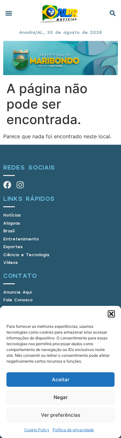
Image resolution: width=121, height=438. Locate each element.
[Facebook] (7, 185)
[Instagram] (20, 185)
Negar (61, 397)
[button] (111, 314)
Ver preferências (60, 415)
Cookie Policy (36, 429)
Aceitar (60, 379)
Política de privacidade (73, 429)
